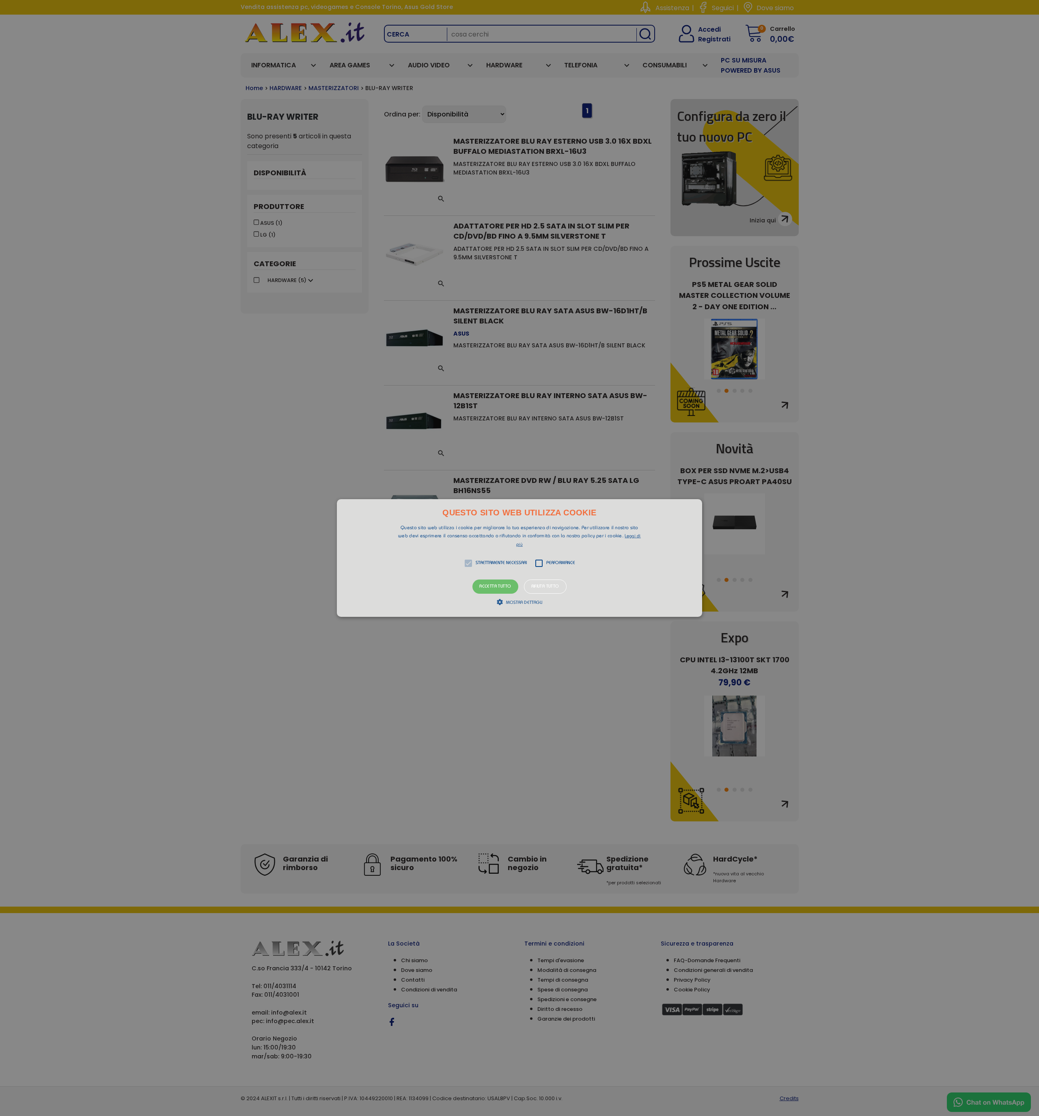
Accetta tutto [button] (495, 586)
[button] (519, 558)
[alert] (519, 558)
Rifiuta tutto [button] (545, 586)
